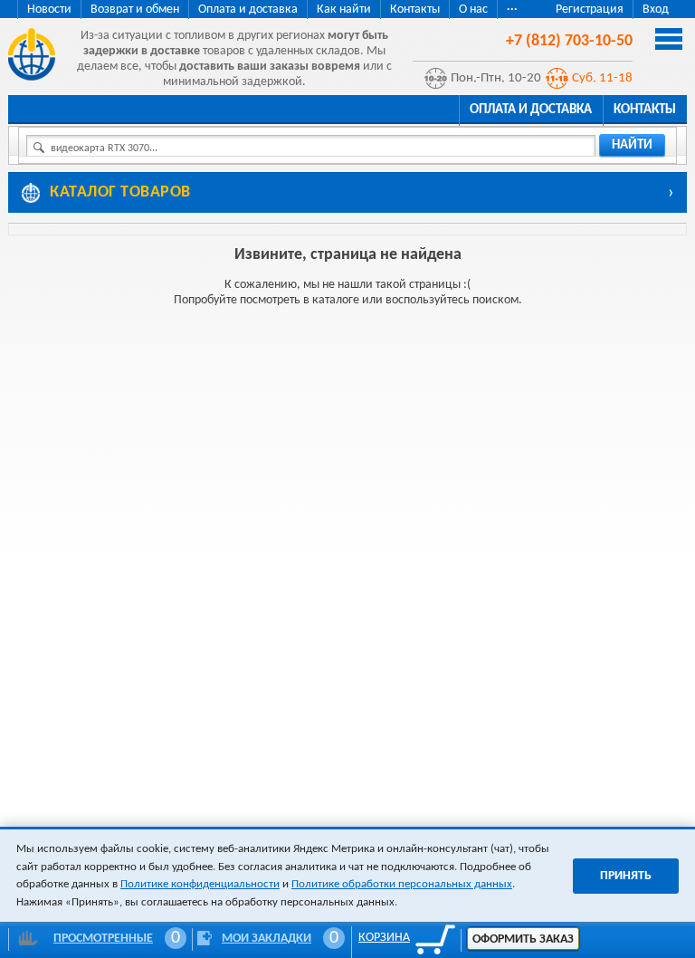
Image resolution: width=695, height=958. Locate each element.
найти (632, 145)
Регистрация (590, 9)
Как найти (344, 9)
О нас (473, 9)
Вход (656, 9)
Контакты (415, 9)
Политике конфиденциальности (200, 884)
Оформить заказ (523, 939)
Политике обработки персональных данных (401, 884)
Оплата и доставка (248, 9)
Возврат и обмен (134, 9)
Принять (626, 876)
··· (512, 9)
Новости (49, 9)
